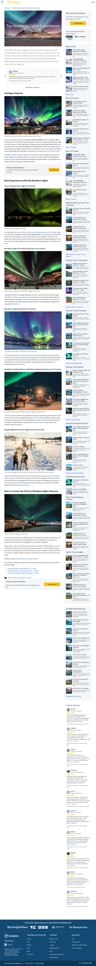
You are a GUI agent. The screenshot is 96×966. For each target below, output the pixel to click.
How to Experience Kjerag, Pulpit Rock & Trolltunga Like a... (81, 381)
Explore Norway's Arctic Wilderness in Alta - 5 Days (81, 78)
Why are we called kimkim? (79, 945)
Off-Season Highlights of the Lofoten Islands (80, 400)
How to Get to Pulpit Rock (81, 638)
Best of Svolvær (71, 147)
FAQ (73, 939)
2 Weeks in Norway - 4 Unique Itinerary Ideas (80, 245)
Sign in (93, 2)
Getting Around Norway (73, 696)
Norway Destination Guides (74, 473)
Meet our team (53, 939)
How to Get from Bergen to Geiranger (81, 646)
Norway (7, 8)
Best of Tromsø (71, 199)
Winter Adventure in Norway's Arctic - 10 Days (23, 571)
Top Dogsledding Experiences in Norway (80, 59)
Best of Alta (69, 94)
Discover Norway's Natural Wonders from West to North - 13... (81, 575)
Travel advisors (53, 957)
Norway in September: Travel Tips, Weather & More (80, 504)
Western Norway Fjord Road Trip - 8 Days (80, 264)
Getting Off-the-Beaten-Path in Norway (80, 334)
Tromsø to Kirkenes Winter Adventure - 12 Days (23, 573)
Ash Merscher (16, 578)
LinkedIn (9, 945)
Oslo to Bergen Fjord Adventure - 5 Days (79, 298)
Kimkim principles (54, 948)
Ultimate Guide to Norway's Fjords (81, 438)
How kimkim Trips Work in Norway (80, 354)
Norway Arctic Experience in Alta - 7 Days (81, 69)
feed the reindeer (38, 418)
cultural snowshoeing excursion (22, 297)
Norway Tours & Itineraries (74, 307)
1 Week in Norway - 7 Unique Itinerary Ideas (79, 227)
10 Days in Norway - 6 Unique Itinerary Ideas (80, 236)
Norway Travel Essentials (74, 363)
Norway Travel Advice (73, 419)
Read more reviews (32, 87)
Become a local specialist (56, 954)
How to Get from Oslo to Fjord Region (80, 620)
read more (31, 78)
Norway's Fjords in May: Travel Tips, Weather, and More (80, 524)
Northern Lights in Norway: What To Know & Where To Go (81, 410)
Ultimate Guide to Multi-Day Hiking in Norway (81, 371)
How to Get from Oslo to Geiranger (80, 680)
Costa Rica (30, 954)
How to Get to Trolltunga (80, 688)
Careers (51, 945)
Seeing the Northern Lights (12, 155)
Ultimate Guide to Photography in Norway (80, 391)
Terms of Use (29, 963)
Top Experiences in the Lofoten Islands (79, 102)
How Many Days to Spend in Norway (81, 209)
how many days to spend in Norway (27, 559)
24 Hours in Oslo (78, 465)
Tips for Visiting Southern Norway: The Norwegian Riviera (80, 455)
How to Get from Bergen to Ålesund (81, 663)
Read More (16, 304)
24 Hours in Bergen (79, 446)
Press (51, 951)
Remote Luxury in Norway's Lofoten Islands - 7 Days (81, 138)
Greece (29, 939)
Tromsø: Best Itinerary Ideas (80, 190)
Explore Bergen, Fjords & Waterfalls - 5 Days (80, 272)
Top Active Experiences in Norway (80, 129)
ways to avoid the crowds (52, 151)
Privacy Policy (39, 963)
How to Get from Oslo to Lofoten (80, 629)
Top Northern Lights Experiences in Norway (80, 50)
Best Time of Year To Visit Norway (81, 314)
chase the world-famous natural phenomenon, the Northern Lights (40, 232)
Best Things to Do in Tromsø (79, 172)
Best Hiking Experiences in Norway (81, 120)
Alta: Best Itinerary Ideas (80, 86)
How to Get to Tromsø (80, 655)
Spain (28, 951)
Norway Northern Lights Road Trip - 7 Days (22, 568)
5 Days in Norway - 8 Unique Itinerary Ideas (79, 218)
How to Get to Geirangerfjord (77, 671)
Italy (28, 942)
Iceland (29, 945)
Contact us (52, 942)
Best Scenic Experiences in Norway (81, 164)
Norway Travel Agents (80, 489)
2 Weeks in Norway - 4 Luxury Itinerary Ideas (80, 585)
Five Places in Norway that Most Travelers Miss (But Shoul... (81, 344)
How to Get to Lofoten (80, 612)
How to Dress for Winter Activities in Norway (80, 565)
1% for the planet (77, 948)
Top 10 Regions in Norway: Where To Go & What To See (81, 324)
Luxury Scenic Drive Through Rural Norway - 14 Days (81, 595)
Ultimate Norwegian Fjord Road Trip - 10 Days (80, 281)
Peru (28, 948)
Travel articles (76, 942)
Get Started (54, 170)
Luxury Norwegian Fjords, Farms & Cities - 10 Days (80, 556)
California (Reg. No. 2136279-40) (12, 952)
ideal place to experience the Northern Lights (27, 355)
